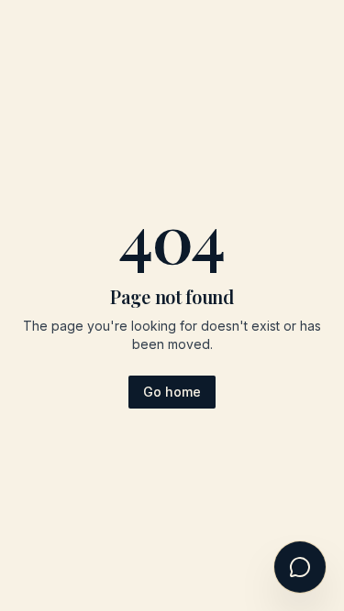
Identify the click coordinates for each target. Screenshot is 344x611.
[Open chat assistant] (300, 567)
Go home (172, 391)
